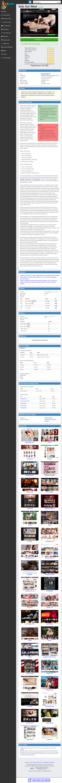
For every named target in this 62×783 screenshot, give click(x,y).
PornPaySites (23, 407)
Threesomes (47, 275)
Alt (30, 282)
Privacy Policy (37, 762)
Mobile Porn (6, 43)
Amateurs (43, 75)
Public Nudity (23, 277)
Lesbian (54, 75)
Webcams (5, 36)
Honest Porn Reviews (25, 401)
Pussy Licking (50, 280)
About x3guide (7, 57)
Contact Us (27, 762)
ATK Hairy (22, 179)
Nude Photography (51, 277)
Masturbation (40, 275)
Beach (38, 277)
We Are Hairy (37, 179)
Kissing (27, 282)
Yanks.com (28, 179)
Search (5, 54)
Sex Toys (43, 277)
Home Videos (55, 275)
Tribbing (22, 283)
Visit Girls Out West (40, 780)
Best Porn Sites (7, 18)
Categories (6, 29)
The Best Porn (23, 398)
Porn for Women (24, 279)
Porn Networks (7, 25)
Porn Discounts (7, 32)
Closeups (44, 280)
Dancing (38, 282)
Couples (30, 277)
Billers (4, 50)
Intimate (33, 282)
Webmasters (46, 762)
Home (4, 11)
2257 (41, 762)
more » (57, 75)
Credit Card (23, 375)
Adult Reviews (23, 405)
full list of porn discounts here (28, 754)
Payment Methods (8, 47)
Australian (53, 282)
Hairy (34, 277)
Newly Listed (6, 40)
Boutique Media (48, 418)
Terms (31, 762)
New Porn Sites (7, 22)
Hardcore (48, 75)
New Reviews (6, 15)
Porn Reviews (23, 403)
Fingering (22, 280)
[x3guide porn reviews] (7, 4)
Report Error (52, 762)
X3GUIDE (22, 748)
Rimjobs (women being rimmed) (33, 280)
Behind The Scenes (45, 282)
